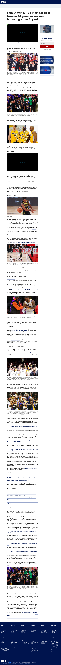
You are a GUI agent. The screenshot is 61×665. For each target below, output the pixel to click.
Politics (2, 632)
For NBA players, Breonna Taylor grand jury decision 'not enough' (21, 477)
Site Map (2, 637)
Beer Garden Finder (14, 642)
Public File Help (33, 648)
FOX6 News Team (34, 644)
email (59, 661)
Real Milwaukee (33, 629)
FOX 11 (13, 22)
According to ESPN (11, 278)
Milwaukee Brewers (44, 626)
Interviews (32, 631)
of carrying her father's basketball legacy (19, 330)
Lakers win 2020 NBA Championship (13, 42)
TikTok (2, 644)
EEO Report (33, 647)
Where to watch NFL (54, 641)
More (52, 2)
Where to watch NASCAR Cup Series (55, 646)
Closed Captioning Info (34, 650)
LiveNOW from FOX (54, 631)
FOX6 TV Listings (54, 630)
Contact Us (33, 640)
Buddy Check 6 (13, 644)
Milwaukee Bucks (44, 632)
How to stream (53, 626)
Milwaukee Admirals (44, 630)
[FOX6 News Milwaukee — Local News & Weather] (4, 2)
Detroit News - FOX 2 (24, 644)
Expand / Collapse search (59, 2)
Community (13, 640)
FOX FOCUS (43, 643)
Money (22, 625)
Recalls (22, 629)
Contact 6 (22, 626)
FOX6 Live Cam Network (15, 629)
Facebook (2, 642)
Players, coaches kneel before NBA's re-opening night (18, 480)
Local (2, 626)
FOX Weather (13, 631)
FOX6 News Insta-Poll (4, 633)
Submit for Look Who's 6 (35, 626)
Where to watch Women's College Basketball (55, 651)
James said (34, 228)
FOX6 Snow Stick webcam (15, 634)
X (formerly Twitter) (4, 648)
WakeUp (33, 625)
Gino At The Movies (34, 633)
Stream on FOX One (55, 640)
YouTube (2, 641)
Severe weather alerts (14, 626)
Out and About (33, 630)
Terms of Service (47, 51)
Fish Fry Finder (13, 643)
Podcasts (2, 631)
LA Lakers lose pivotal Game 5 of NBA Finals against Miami (23, 242)
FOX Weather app (14, 630)
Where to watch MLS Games (54, 655)
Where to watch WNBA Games (54, 653)
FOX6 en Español (3, 636)
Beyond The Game (44, 629)
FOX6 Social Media (5, 640)
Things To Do (13, 641)
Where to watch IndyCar (55, 647)
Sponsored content (44, 644)
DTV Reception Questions (35, 651)
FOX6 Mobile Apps (34, 643)
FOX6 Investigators (4, 629)
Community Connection (14, 647)
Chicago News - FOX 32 (24, 642)
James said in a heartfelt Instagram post (26, 352)
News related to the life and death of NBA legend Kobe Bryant (24, 289)
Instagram (2, 643)
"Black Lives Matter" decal (30, 468)
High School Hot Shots (44, 631)
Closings (12, 632)
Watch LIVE (53, 625)
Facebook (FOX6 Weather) (5, 649)
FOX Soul (52, 634)
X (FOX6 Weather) (4, 650)
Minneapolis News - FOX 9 (25, 643)
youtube (57, 661)
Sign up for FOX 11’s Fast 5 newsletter (29, 612)
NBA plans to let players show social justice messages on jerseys (21, 475)
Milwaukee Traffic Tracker (35, 634)
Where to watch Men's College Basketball (54, 649)
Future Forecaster (14, 633)
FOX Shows (53, 637)
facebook (49, 661)
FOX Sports (53, 633)
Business (22, 631)
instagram (53, 661)
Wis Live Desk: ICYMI (54, 629)
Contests (32, 641)
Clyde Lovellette (10, 194)
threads (55, 661)
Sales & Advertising (45, 640)
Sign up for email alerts (34, 642)
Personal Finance (23, 630)
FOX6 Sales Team (44, 641)
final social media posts (15, 339)
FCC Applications (33, 649)
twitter (51, 661)
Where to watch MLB (54, 644)
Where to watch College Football (55, 643)
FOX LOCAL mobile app (4, 634)
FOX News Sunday (54, 636)
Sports (42, 625)
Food (32, 632)
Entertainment (3, 630)
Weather (13, 625)
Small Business (23, 632)
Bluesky (2, 647)
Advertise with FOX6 (44, 642)
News (2, 625)
